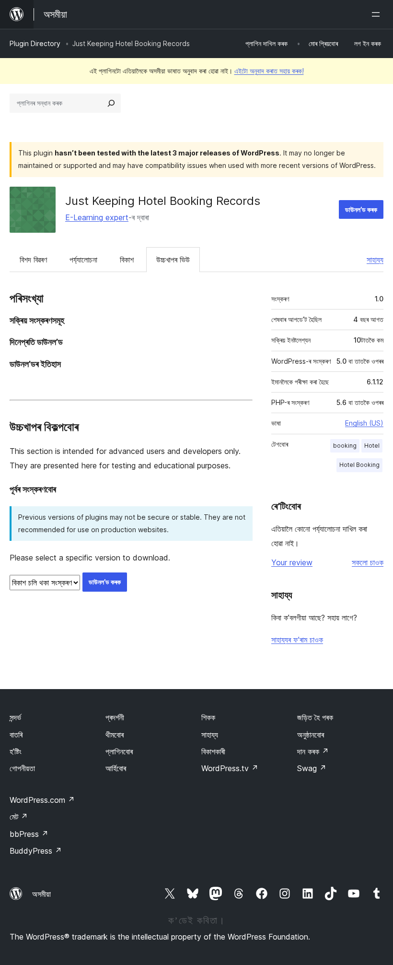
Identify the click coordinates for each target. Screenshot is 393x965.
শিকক (208, 717)
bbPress (29, 834)
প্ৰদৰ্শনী (114, 717)
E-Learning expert (96, 217)
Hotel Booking (359, 464)
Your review (291, 562)
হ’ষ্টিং (16, 751)
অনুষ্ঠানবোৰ (310, 734)
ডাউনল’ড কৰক (361, 209)
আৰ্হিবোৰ (115, 768)
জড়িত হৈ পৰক (315, 717)
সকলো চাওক (367, 562)
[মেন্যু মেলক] (377, 14)
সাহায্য (375, 259)
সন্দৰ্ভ (15, 717)
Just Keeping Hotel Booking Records (162, 201)
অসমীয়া (41, 894)
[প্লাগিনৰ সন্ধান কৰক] (111, 103)
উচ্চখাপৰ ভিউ (173, 259)
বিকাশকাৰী (213, 751)
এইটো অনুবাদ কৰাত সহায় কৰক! (269, 71)
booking (345, 445)
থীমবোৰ (114, 734)
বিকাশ (127, 259)
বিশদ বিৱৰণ (33, 259)
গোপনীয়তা (22, 768)
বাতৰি (16, 734)
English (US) (364, 423)
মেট (19, 817)
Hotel (372, 445)
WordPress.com (42, 800)
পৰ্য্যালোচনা (83, 259)
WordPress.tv (229, 768)
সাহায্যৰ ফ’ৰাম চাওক (297, 639)
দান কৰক (313, 751)
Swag (311, 768)
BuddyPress (36, 851)
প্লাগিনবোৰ (119, 751)
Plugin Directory (35, 43)
